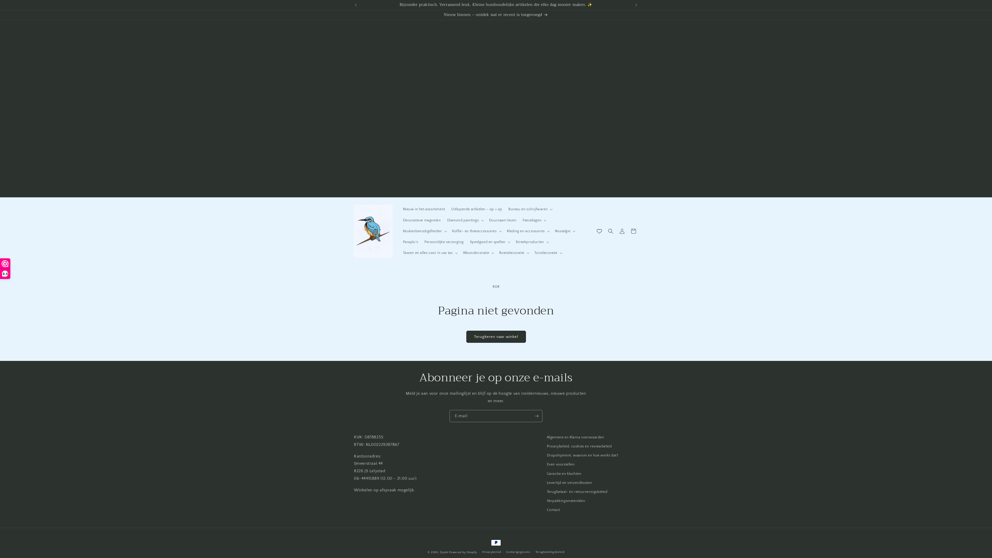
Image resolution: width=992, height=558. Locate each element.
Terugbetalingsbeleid (550, 552)
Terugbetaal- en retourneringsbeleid (577, 492)
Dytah (444, 552)
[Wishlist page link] (599, 231)
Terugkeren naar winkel (496, 337)
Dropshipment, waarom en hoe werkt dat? (582, 455)
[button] (530, 209)
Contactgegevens (518, 552)
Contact (553, 510)
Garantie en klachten (564, 474)
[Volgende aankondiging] (636, 5)
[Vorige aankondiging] (355, 5)
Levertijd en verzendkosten (569, 483)
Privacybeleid (491, 552)
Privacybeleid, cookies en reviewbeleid (579, 446)
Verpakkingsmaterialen (566, 501)
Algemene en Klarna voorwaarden (575, 437)
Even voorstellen (561, 464)
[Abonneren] (536, 416)
